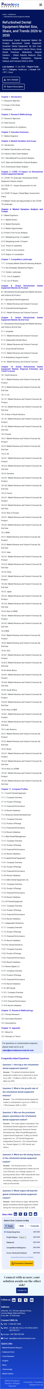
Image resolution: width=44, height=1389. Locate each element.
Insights (5, 1361)
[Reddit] (35, 1214)
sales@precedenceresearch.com (18, 1050)
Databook (10, 1242)
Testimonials (7, 1369)
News (4, 1365)
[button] (40, 5)
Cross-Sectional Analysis (16, 1253)
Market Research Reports (12, 1348)
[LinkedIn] (15, 1214)
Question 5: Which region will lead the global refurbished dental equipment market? (20, 1194)
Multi (21, 1226)
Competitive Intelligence (16, 1248)
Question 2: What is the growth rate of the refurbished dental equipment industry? (20, 1092)
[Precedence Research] (10, 5)
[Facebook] (25, 1214)
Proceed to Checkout (23, 1263)
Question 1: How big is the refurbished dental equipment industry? (20, 1066)
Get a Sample (12, 80)
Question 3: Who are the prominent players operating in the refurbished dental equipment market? (19, 1116)
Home (4, 14)
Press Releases (8, 1356)
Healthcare (12, 14)
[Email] (30, 1214)
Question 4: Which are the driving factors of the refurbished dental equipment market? (21, 1158)
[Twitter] (20, 1214)
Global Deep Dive (13, 1232)
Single (10, 1226)
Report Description (14, 87)
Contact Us (22, 1290)
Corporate (34, 1226)
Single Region (12, 1237)
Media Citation (7, 1374)
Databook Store (8, 1352)
